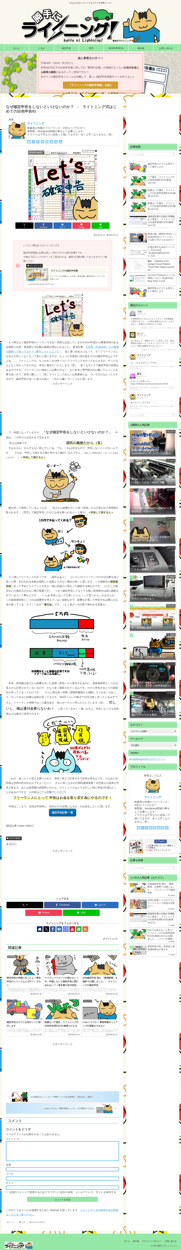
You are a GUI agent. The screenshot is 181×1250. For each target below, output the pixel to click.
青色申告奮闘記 (15, 838)
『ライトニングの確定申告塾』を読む (90, 85)
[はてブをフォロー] (42, 142)
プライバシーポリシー (152, 1241)
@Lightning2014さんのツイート (147, 759)
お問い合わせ (171, 1241)
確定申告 (12, 844)
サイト (10, 1183)
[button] (173, 154)
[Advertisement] (62, 405)
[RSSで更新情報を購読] (60, 142)
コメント (12, 1139)
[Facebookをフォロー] (38, 142)
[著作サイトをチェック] (29, 142)
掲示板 (136, 1241)
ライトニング (35, 123)
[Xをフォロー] (33, 142)
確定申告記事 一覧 (62, 812)
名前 (8, 1164)
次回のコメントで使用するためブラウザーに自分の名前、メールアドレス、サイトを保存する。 (64, 1192)
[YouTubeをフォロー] (51, 142)
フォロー (162, 841)
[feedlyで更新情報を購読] (56, 142)
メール (10, 1173)
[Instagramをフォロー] (47, 142)
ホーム (127, 1241)
